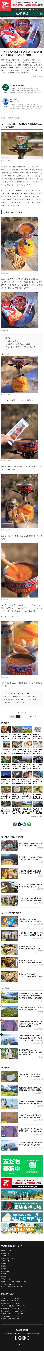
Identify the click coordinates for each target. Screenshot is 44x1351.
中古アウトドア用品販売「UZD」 (11, 1319)
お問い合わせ (5, 1271)
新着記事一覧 (5, 1253)
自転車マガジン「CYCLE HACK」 (10, 1303)
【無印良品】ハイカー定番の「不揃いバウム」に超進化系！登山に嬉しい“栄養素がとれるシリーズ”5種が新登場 (30, 936)
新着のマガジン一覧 (7, 1258)
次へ (31, 716)
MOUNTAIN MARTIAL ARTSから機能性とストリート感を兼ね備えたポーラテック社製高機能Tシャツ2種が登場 (31, 1104)
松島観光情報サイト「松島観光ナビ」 (12, 1311)
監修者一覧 (4, 1263)
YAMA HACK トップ (5, 17)
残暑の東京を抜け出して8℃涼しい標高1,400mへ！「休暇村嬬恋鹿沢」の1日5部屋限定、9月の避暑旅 (30, 995)
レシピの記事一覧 (25, 17)
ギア (3, 1044)
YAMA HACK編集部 (18, 85)
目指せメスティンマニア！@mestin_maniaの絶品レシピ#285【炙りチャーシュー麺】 (31, 962)
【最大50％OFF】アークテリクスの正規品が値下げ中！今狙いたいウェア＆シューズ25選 (30, 1023)
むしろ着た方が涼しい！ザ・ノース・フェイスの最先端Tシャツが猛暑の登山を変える (30, 1052)
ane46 (41, 1013)
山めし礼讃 (34, 169)
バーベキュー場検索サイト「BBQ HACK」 (13, 1306)
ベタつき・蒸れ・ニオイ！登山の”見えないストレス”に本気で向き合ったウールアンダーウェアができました (30, 1077)
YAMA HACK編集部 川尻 (37, 924)
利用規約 (3, 1276)
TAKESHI (41, 1057)
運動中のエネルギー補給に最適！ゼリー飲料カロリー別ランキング (30, 886)
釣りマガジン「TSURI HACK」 (10, 1301)
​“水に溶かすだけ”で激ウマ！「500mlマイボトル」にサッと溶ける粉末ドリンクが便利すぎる (30, 921)
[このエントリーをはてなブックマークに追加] (24, 824)
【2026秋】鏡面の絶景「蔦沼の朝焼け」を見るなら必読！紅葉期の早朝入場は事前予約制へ (30, 1117)
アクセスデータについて (8, 1284)
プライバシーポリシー (7, 1279)
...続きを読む (38, 93)
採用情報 (3, 1269)
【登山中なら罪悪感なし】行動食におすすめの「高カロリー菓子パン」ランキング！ (30, 873)
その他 (3, 1030)
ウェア (3, 1058)
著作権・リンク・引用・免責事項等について (14, 1281)
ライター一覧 (5, 1261)
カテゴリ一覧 (5, 1256)
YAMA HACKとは (6, 1251)
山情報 (3, 1016)
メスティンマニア (38, 952)
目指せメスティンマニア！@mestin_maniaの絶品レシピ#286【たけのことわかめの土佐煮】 (31, 949)
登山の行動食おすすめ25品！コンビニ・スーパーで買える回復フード (31, 844)
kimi (42, 862)
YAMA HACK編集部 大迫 (37, 1079)
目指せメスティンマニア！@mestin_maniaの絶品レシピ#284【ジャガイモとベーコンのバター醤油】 (31, 977)
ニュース (4, 1001)
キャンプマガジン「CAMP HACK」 (11, 1298)
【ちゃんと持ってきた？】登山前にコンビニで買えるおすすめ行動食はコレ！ (30, 900)
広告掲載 (3, 1274)
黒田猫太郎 (40, 849)
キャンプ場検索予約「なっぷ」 (10, 1316)
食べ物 (22, 829)
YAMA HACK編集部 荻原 (37, 1043)
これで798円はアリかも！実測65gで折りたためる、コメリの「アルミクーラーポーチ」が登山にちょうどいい (30, 1146)
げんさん (13, 101)
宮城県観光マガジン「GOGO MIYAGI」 (12, 1314)
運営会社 (3, 1266)
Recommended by (33, 816)
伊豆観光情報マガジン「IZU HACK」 (12, 1308)
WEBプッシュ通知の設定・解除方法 (11, 1287)
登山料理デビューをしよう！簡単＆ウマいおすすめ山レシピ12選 (30, 858)
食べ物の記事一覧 (15, 17)
